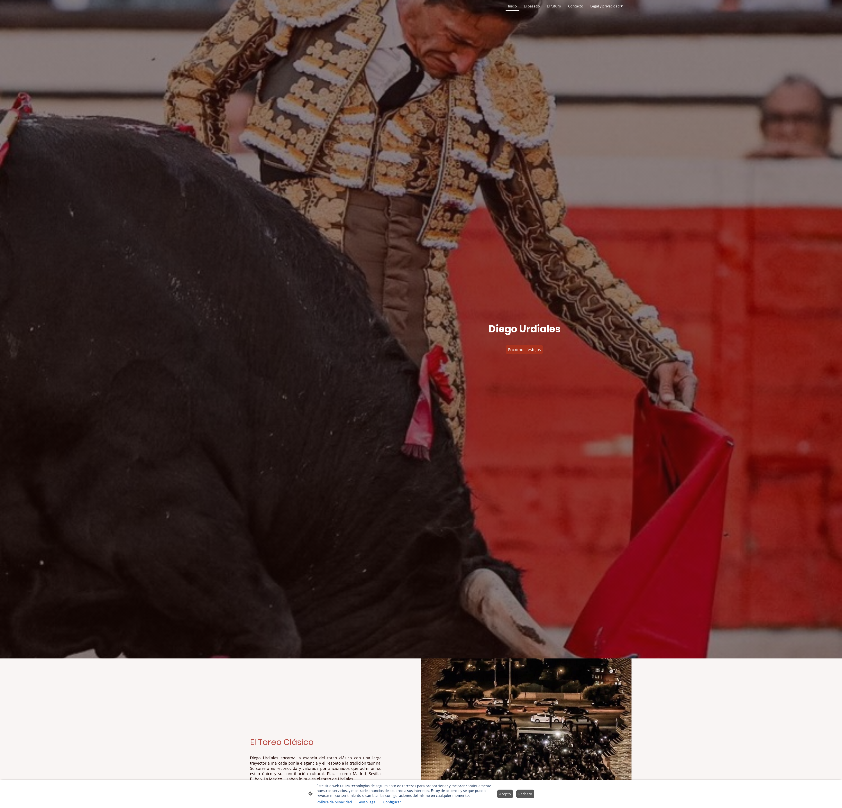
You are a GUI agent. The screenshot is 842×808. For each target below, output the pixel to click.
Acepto (505, 794)
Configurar (392, 802)
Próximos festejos (524, 349)
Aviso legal (367, 802)
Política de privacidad (334, 802)
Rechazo (525, 794)
